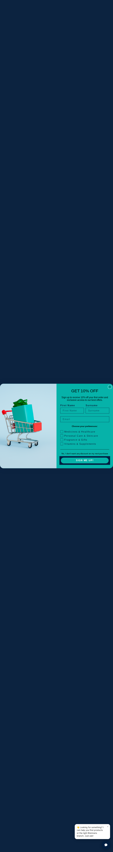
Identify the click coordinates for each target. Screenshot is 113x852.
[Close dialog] (110, 387)
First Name (67, 405)
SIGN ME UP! (84, 460)
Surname (92, 405)
